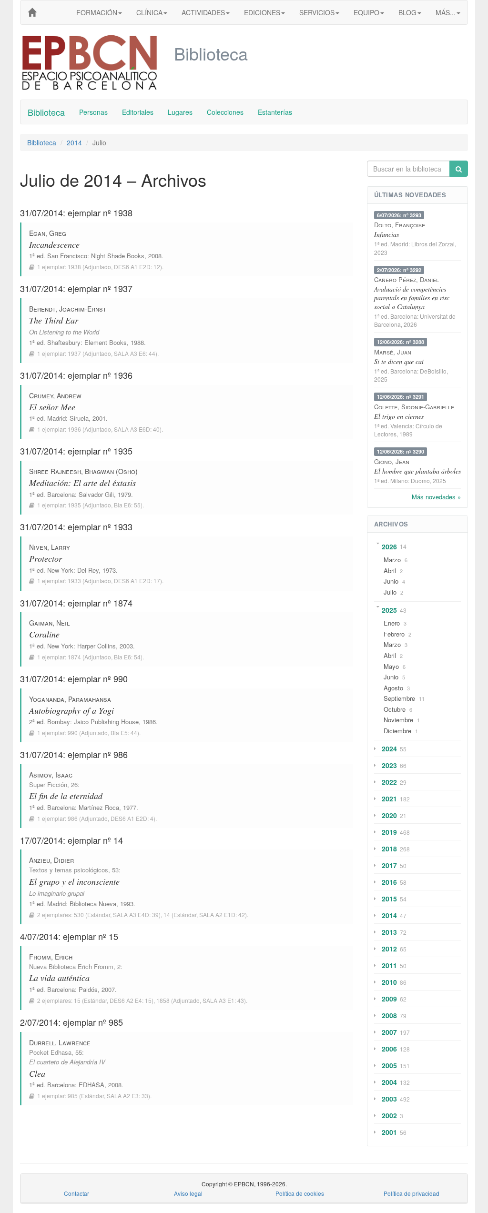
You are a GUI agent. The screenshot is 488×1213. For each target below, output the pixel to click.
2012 (389, 948)
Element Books (105, 342)
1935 (74, 505)
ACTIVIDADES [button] (203, 12)
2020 (389, 815)
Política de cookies (299, 1193)
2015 (389, 898)
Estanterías (275, 112)
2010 (389, 982)
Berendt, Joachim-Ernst (67, 308)
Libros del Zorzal (433, 244)
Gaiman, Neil (49, 622)
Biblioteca (46, 112)
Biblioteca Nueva (93, 903)
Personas (93, 112)
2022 (389, 782)
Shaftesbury (64, 342)
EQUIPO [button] (366, 12)
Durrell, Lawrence (60, 1042)
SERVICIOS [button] (317, 12)
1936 (74, 429)
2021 (389, 798)
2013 (389, 932)
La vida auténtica (59, 977)
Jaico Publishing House (106, 721)
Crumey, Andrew (55, 395)
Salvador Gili (96, 494)
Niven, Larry (49, 547)
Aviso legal (188, 1193)
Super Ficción (48, 784)
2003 (389, 1098)
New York (60, 570)
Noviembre (398, 719)
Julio (390, 591)
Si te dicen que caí (399, 361)
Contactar (76, 1193)
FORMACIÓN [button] (96, 12)
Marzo (392, 559)
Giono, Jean (391, 461)
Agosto (393, 687)
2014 (74, 142)
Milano (399, 480)
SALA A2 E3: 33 (127, 1096)
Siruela (79, 418)
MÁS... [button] (446, 12)
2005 (389, 1065)
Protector (45, 558)
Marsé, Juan (392, 351)
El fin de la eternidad (65, 795)
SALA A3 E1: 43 (223, 1000)
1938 (74, 267)
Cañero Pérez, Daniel (406, 279)
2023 (389, 765)
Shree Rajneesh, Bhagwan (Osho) (83, 471)
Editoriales (137, 112)
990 (73, 732)
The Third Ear (53, 320)
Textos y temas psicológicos (68, 869)
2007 (389, 1032)
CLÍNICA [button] (149, 12)
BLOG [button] (407, 12)
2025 (389, 610)
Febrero (394, 633)
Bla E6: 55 (127, 505)
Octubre (395, 709)
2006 (389, 1048)
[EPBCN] (31, 12)
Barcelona (61, 494)
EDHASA (91, 1084)
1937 (74, 353)
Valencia (401, 426)
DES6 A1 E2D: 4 (132, 818)
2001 (389, 1132)
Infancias (386, 234)
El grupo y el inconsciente (74, 881)
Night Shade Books (117, 255)
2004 (389, 1082)
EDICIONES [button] (262, 12)
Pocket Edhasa (50, 1052)
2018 (389, 848)
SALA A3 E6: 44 (134, 353)
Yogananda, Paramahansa (70, 699)
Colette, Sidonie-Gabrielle (414, 406)
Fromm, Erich (50, 956)
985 (73, 1096)
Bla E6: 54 (127, 657)
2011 (389, 965)
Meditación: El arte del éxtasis (82, 482)
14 (166, 914)
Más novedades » (436, 496)
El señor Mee (52, 407)
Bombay (58, 721)
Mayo (391, 666)
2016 (389, 882)
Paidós (88, 989)
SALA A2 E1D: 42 (222, 914)
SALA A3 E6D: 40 (137, 429)
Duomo (420, 480)
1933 (74, 580)
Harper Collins (96, 645)
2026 (389, 546)
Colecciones (225, 112)
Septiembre (399, 698)
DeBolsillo (433, 371)
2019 (389, 832)
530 (79, 914)
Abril (390, 570)
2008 (389, 1015)
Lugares (180, 112)
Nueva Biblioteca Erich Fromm (71, 966)
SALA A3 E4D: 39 (136, 914)
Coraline (44, 634)
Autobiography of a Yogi (71, 710)
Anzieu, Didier (51, 860)
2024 (389, 748)
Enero (392, 622)
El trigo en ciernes (399, 416)
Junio (391, 581)
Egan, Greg (47, 233)
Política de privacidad (411, 1193)
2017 (389, 865)
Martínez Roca (99, 807)
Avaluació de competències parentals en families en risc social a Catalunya (411, 297)
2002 (389, 1115)
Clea (37, 1073)
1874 (74, 657)
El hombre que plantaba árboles (417, 470)
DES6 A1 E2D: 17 (137, 580)
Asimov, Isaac (50, 774)
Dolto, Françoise (399, 224)
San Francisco (67, 255)
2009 (389, 998)
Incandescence (54, 244)
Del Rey (88, 570)
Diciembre (397, 730)
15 (77, 1000)
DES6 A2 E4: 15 (131, 1000)
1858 (163, 1000)
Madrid (56, 418)
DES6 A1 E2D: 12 (137, 267)
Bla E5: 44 (124, 732)
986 (73, 818)
